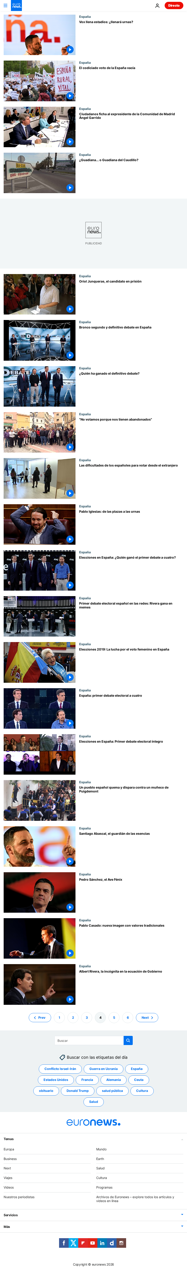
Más (7, 1227)
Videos (9, 1187)
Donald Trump (78, 1091)
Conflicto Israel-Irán (60, 1069)
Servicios (11, 1215)
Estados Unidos (56, 1080)
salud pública (112, 1091)
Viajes (8, 1178)
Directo (174, 5)
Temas (9, 1139)
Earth (100, 1158)
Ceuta (138, 1080)
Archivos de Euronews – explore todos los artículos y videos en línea (135, 1199)
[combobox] (94, 1040)
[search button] (128, 1040)
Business (10, 1158)
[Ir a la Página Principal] (16, 5)
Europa (9, 1149)
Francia (87, 1080)
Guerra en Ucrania (103, 1069)
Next (145, 1017)
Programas (104, 1187)
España (85, 16)
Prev (41, 1017)
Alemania (113, 1080)
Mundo (101, 1149)
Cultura (142, 1091)
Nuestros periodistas (19, 1197)
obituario (46, 1091)
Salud (93, 1102)
